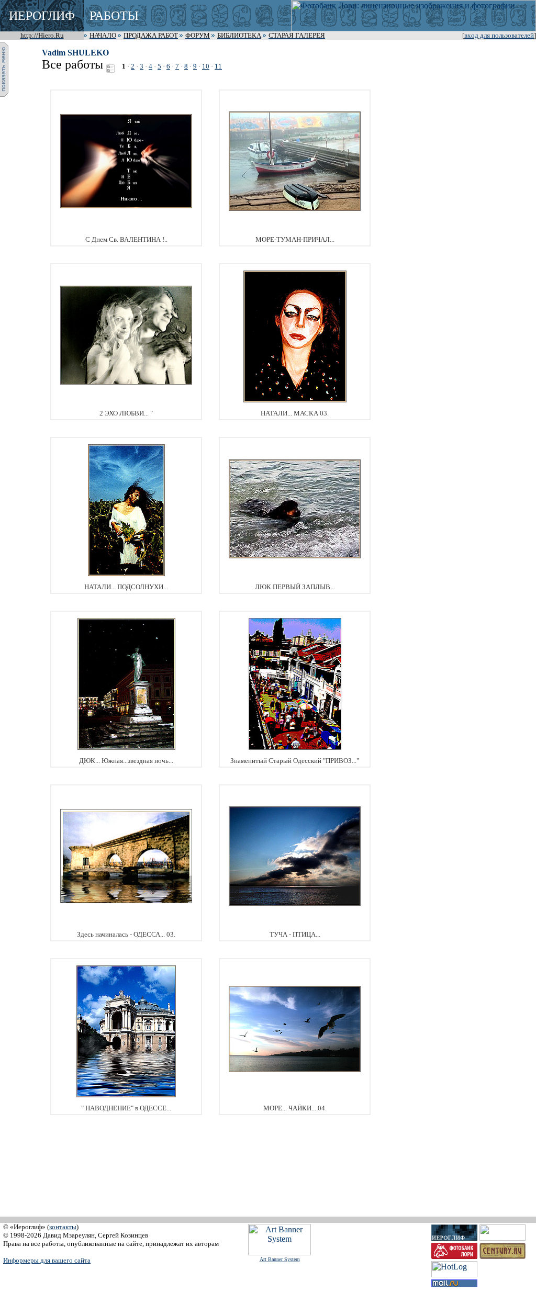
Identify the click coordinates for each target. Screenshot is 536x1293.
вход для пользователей (499, 35)
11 (218, 66)
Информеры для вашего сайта (47, 1260)
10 (205, 66)
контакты (62, 1227)
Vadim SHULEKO (75, 52)
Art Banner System (280, 1259)
